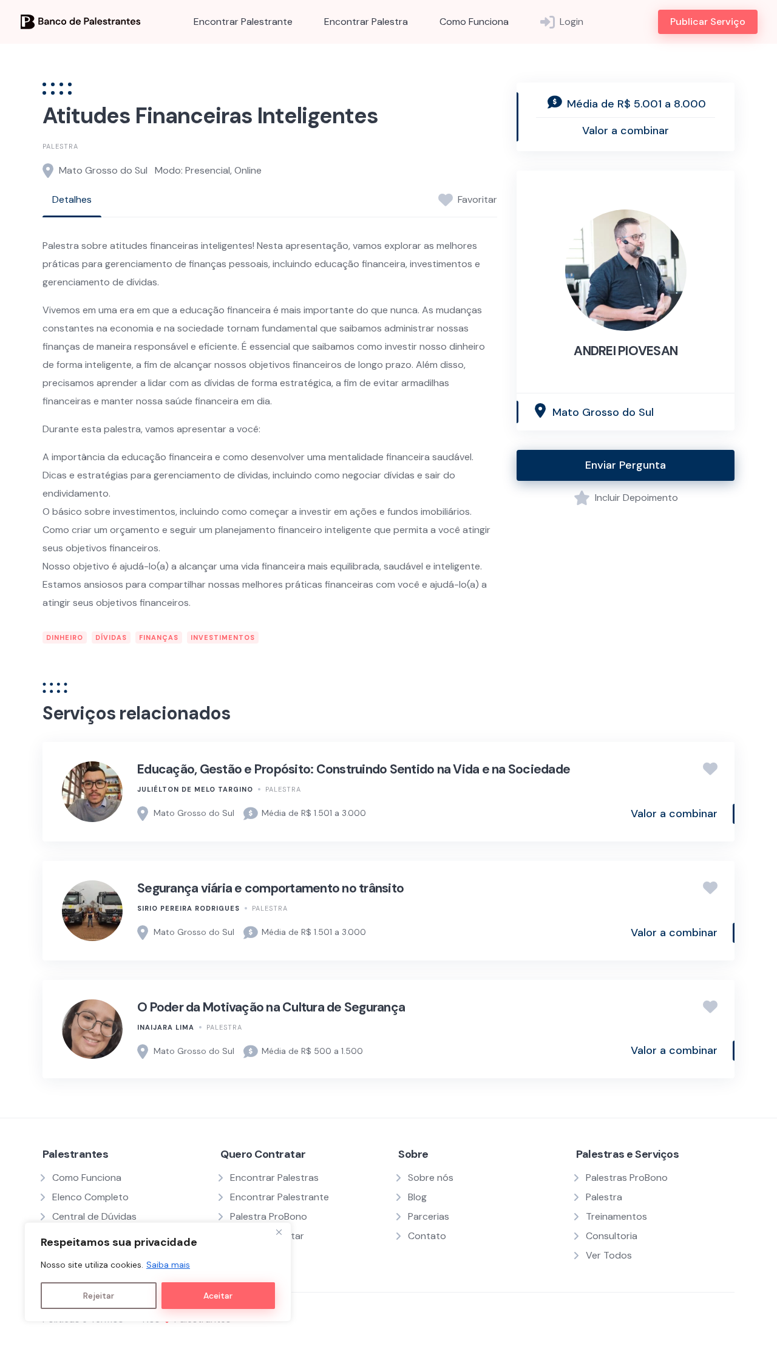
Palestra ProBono (268, 1216)
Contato (427, 1235)
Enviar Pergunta (625, 465)
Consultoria (611, 1235)
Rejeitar (98, 1295)
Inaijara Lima (165, 1027)
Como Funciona (474, 21)
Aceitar (217, 1295)
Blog (417, 1197)
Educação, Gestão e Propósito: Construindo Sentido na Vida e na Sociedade (353, 769)
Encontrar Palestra (366, 21)
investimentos (223, 637)
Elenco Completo (90, 1197)
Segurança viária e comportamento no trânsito (270, 888)
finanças (158, 637)
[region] (157, 1272)
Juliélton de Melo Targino (195, 789)
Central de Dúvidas (94, 1216)
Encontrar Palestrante (243, 21)
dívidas (111, 637)
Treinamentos (616, 1216)
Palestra (60, 146)
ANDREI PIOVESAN (625, 350)
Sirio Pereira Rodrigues (188, 908)
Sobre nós (430, 1177)
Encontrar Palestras (274, 1177)
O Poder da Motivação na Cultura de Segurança (271, 1007)
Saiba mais (168, 1264)
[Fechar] (278, 1232)
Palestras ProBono (627, 1177)
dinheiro (64, 637)
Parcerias (428, 1216)
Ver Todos (609, 1255)
